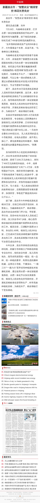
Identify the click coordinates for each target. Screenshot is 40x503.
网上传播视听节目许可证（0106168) (6, 496)
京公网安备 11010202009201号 (26, 496)
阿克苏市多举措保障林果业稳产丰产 (17, 372)
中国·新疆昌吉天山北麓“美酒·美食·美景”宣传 (21, 464)
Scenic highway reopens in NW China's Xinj (20, 397)
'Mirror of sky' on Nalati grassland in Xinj (19, 381)
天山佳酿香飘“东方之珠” (14, 461)
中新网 (20, 2)
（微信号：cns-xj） (17, 296)
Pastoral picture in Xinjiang (14, 391)
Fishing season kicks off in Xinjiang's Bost (19, 394)
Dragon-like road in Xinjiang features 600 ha (20, 387)
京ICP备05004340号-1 (35, 496)
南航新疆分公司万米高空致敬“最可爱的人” (20, 483)
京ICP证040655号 (16, 496)
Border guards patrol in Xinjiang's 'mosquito (20, 384)
